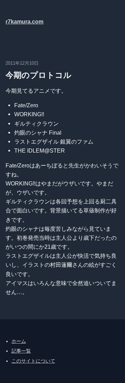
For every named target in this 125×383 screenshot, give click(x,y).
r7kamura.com (24, 21)
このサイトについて (33, 361)
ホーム (18, 341)
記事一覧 (21, 351)
